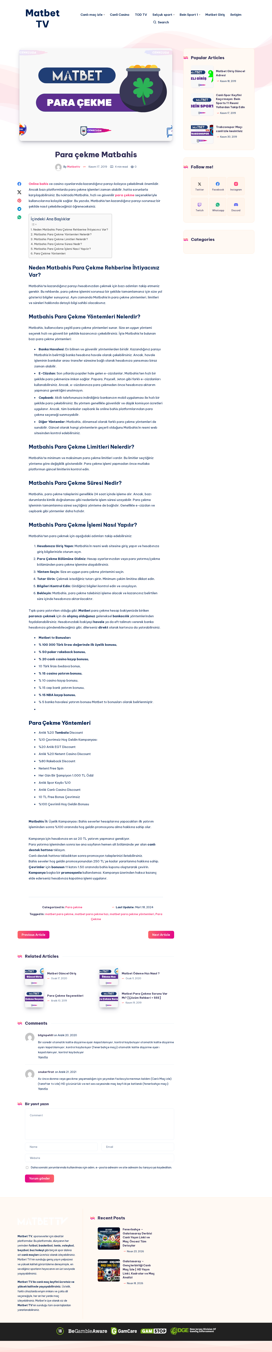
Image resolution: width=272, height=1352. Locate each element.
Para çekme (73, 907)
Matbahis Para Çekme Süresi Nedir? (58, 244)
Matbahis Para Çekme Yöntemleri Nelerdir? (63, 234)
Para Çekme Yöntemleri (50, 253)
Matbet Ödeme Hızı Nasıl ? (141, 973)
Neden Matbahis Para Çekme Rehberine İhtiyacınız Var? (70, 229)
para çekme (125, 195)
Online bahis (38, 184)
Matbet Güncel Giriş (61, 973)
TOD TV (141, 15)
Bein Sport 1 (189, 15)
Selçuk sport (162, 15)
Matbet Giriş (215, 15)
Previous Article (33, 935)
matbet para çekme (59, 914)
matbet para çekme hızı (91, 914)
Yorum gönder (39, 1178)
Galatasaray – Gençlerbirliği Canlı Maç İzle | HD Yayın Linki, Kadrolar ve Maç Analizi (139, 1269)
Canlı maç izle (91, 15)
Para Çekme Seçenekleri (65, 995)
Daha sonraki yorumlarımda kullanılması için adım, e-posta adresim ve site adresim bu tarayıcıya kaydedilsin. (101, 1167)
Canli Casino (119, 15)
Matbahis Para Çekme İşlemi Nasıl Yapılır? (62, 249)
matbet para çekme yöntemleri (132, 914)
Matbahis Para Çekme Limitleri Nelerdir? (61, 239)
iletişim (235, 15)
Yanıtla (43, 1057)
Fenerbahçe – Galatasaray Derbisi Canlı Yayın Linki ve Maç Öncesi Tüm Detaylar (137, 1237)
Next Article (161, 935)
